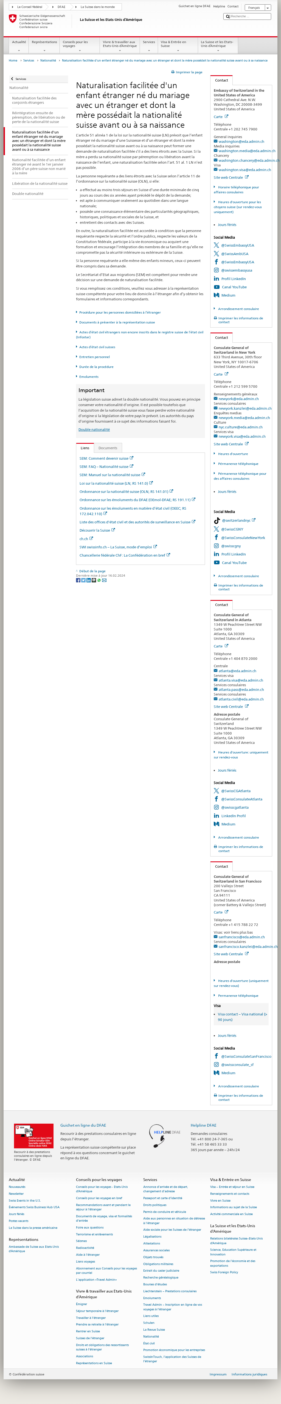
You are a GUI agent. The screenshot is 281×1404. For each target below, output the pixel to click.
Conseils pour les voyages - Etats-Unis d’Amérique (102, 1189)
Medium (228, 295)
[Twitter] (83, 580)
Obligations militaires (158, 1264)
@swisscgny (231, 546)
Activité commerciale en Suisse (231, 1214)
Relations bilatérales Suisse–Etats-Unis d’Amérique (236, 1241)
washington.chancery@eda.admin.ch (249, 160)
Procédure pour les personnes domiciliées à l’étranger (120, 312)
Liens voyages (85, 1261)
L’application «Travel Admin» (96, 1280)
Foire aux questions (89, 1227)
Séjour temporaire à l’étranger (97, 1311)
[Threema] (94, 580)
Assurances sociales (156, 1250)
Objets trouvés (153, 1257)
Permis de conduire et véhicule (164, 1212)
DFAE (61, 7)
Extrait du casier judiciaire (161, 1271)
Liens (82, 448)
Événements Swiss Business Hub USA (34, 1207)
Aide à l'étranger (88, 1255)
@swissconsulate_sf (237, 1064)
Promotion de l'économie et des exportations (232, 1264)
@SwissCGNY (232, 529)
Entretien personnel (94, 357)
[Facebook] (78, 580)
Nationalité (48, 60)
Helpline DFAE (204, 1125)
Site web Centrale (229, 177)
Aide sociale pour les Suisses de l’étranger (172, 1230)
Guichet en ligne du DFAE (83, 1125)
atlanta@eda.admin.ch (237, 671)
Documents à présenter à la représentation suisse (117, 322)
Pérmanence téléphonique (237, 464)
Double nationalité (94, 429)
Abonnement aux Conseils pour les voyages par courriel (106, 1271)
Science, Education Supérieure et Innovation (233, 1252)
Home (13, 60)
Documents (108, 448)
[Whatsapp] (99, 580)
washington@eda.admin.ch (241, 141)
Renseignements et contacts (229, 1194)
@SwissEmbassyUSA (237, 245)
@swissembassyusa (236, 270)
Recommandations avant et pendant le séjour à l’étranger (103, 1207)
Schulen (148, 1323)
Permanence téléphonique (237, 995)
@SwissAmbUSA (234, 254)
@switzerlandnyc (236, 520)
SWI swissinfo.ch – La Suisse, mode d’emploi (116, 547)
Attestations (151, 1243)
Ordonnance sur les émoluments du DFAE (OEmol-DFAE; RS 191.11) (135, 500)
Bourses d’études (155, 1284)
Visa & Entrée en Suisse (173, 44)
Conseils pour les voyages (75, 44)
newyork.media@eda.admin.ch (244, 417)
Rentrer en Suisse (88, 1331)
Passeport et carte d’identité (162, 1198)
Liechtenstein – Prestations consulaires (169, 1291)
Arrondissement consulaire (238, 309)
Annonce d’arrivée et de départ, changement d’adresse (165, 1189)
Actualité (19, 42)
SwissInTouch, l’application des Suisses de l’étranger (172, 1359)
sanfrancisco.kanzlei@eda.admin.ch (248, 946)
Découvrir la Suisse (95, 530)
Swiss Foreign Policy (224, 1272)
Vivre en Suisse (220, 1200)
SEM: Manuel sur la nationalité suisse (110, 475)
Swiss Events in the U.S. (25, 1200)
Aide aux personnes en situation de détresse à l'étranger (174, 1221)
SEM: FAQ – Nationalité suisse (104, 466)
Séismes (81, 1241)
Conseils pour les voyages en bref (99, 1198)
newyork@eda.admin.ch (239, 399)
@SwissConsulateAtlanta (241, 799)
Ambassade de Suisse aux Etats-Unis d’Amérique (34, 1249)
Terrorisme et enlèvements (94, 1234)
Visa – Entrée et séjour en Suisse (232, 1187)
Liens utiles (151, 1316)
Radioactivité (85, 1248)
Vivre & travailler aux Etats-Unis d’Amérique (120, 44)
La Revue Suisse (154, 1330)
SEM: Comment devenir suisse (104, 458)
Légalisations (152, 1237)
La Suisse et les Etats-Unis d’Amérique (217, 44)
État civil (149, 1343)
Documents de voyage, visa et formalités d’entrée (104, 1218)
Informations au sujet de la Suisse (233, 1207)
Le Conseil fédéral (29, 7)
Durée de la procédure (96, 367)
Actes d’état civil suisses (97, 347)
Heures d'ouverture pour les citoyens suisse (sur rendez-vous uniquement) (238, 207)
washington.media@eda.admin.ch (247, 151)
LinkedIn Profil (233, 816)
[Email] (104, 580)
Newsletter (16, 1194)
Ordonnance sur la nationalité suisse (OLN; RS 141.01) (124, 491)
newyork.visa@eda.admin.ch (242, 436)
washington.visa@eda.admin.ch (245, 170)
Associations (84, 1356)
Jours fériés (227, 224)
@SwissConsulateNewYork (243, 537)
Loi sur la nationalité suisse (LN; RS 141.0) (114, 483)
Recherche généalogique (160, 1278)
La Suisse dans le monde (98, 7)
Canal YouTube (234, 287)
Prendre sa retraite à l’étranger (97, 1325)
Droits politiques (154, 1205)
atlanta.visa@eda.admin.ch (241, 680)
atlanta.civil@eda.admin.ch (241, 699)
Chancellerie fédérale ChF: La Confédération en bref (122, 555)
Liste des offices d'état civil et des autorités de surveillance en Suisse (135, 522)
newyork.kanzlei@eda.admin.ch (245, 408)
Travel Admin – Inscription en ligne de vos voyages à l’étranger (172, 1307)
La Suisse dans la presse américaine (33, 1228)
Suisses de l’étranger (90, 1338)
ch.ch (84, 539)
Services (149, 42)
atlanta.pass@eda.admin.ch (241, 689)
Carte (218, 117)
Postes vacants (18, 1221)
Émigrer (81, 1304)
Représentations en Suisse (94, 1363)
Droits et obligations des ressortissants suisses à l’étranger (102, 1347)
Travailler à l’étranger (91, 1318)
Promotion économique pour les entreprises (174, 1350)
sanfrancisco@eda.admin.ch (242, 937)
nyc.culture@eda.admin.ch (241, 427)
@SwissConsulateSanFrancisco (246, 1056)
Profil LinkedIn (233, 279)
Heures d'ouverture (232, 454)
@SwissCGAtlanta (236, 791)
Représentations (44, 42)
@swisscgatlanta (235, 807)
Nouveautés (17, 1187)
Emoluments (89, 377)
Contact (219, 80)
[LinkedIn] (89, 580)
